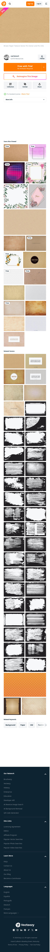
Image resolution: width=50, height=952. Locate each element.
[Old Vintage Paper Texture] (14, 418)
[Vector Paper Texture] (16, 151)
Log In (39, 4)
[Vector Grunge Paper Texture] (15, 356)
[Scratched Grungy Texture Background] (14, 582)
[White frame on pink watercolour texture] (12, 169)
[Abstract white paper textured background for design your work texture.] (13, 339)
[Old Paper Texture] (14, 372)
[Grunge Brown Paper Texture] (14, 289)
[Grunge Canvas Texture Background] (14, 518)
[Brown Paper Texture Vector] (14, 487)
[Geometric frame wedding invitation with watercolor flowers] (12, 242)
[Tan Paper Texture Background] (14, 534)
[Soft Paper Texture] (14, 403)
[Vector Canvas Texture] (14, 450)
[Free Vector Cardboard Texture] (14, 567)
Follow (42, 59)
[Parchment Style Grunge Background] (15, 551)
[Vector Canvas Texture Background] (15, 323)
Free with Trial (25, 67)
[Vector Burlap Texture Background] (14, 465)
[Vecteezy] (3, 3)
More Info (9, 98)
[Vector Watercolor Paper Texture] (14, 387)
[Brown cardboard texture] (14, 305)
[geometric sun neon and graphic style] (32, 171)
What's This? (25, 94)
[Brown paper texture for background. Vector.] (24, 268)
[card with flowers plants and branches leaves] (16, 217)
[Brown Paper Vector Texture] (14, 503)
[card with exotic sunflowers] (34, 306)
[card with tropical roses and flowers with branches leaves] (14, 193)
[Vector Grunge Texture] (14, 434)
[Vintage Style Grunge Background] (35, 534)
